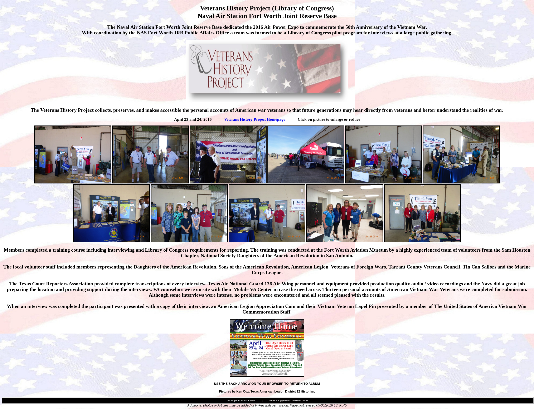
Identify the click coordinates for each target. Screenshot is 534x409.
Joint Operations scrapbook (241, 400)
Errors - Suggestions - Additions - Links (289, 400)
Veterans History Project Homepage (254, 119)
